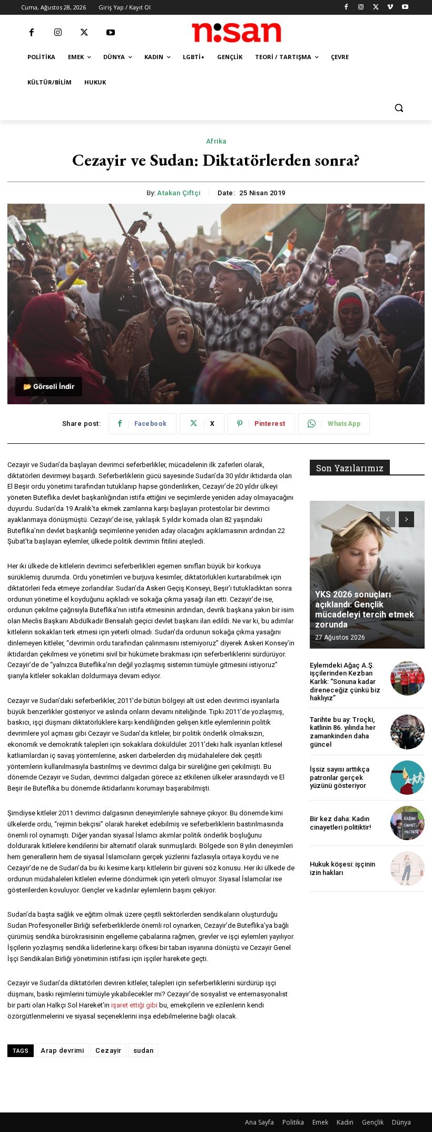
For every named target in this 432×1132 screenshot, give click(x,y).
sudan (143, 1050)
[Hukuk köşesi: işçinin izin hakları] (407, 868)
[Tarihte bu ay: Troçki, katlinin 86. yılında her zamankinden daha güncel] (407, 732)
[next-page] (406, 519)
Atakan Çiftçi (179, 193)
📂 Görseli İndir (48, 386)
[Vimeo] (390, 8)
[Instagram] (361, 8)
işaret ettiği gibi (134, 1005)
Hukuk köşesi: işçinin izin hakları (342, 868)
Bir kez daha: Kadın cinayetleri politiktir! (340, 823)
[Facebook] (346, 8)
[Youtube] (405, 8)
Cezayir (108, 1050)
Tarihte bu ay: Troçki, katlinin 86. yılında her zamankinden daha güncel (343, 732)
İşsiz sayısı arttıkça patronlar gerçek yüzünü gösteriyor (339, 777)
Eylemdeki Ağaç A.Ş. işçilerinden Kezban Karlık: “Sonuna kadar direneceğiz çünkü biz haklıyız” (345, 681)
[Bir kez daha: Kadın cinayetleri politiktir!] (407, 823)
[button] (398, 108)
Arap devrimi (62, 1050)
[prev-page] (387, 519)
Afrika (216, 141)
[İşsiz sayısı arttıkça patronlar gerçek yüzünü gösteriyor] (407, 777)
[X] (376, 8)
